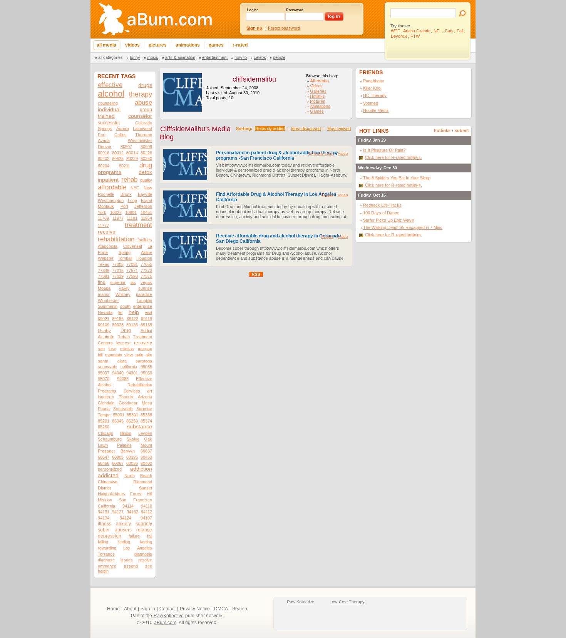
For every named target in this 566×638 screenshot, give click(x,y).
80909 (146, 146)
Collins (120, 134)
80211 (124, 166)
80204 (103, 166)
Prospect (106, 451)
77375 (146, 276)
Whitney (123, 294)
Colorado (143, 122)
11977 (118, 218)
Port (124, 206)
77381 (103, 276)
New (148, 187)
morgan (145, 348)
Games (317, 111)
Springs (105, 128)
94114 (128, 506)
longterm (106, 396)
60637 (146, 451)
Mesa (147, 403)
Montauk (106, 206)
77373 (146, 270)
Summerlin (107, 306)
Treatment (142, 336)
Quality (104, 330)
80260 (146, 158)
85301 (132, 415)
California (106, 506)
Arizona (145, 396)
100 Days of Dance (381, 212)
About (130, 608)
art (149, 391)
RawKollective (169, 615)
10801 (131, 212)
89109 (103, 324)
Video (343, 153)
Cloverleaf (132, 246)
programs (109, 172)
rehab (129, 179)
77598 (132, 276)
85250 (132, 421)
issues (127, 560)
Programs (107, 391)
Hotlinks (317, 96)
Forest (136, 493)
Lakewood (142, 128)
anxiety (123, 523)
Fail (460, 30)
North (129, 475)
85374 (146, 421)
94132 (132, 511)
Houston (144, 258)
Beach (146, 475)
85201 (103, 421)
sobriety (144, 523)
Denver (105, 146)
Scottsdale (123, 408)
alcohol (111, 94)
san (101, 348)
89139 (146, 324)
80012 (118, 152)
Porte (103, 252)
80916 (103, 152)
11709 (103, 218)
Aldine (146, 252)
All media (319, 80)
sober (104, 530)
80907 (126, 146)
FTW (415, 36)
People (279, 57)
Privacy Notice (195, 608)
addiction (141, 469)
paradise (144, 294)
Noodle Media (375, 110)
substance (139, 426)
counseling (108, 103)
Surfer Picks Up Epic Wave (388, 220)
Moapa (104, 288)
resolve (145, 560)
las (133, 282)
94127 (118, 511)
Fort (101, 134)
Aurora (122, 128)
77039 (118, 276)
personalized (110, 469)
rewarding (107, 548)
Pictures (317, 101)
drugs (145, 85)
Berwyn (128, 451)
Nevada (105, 312)
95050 (146, 373)
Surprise (144, 408)
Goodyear (128, 403)
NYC (135, 187)
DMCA (221, 608)
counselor (140, 116)
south (125, 306)
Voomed (370, 103)
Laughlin (144, 300)
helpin (103, 571)
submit (462, 130)
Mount (146, 445)
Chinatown (107, 481)
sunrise (145, 288)
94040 (118, 373)
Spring (125, 252)
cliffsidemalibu (254, 79)
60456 (103, 463)
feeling (124, 541)
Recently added (270, 128)
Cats (449, 30)
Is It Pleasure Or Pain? (384, 150)
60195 (132, 457)
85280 (103, 426)
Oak (148, 439)
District (104, 488)
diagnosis (143, 554)
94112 (146, 511)
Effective (144, 378)
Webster (106, 258)
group (146, 109)
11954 (146, 218)
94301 (132, 373)
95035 (146, 366)
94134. (104, 518)
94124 (125, 518)
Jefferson (143, 206)
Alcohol (104, 384)
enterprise (142, 306)
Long (132, 200)
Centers (105, 343)
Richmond (142, 481)
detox (145, 172)
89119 (146, 318)
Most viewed (339, 128)
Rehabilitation (139, 384)
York (102, 212)
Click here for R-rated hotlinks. (393, 157)
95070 (103, 378)
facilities (144, 239)
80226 (146, 152)
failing (103, 541)
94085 (123, 378)
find (101, 282)
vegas (146, 282)
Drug (126, 330)
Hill (149, 493)
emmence (107, 566)
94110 (146, 506)
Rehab (123, 336)
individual (109, 109)
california (129, 366)
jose (112, 348)
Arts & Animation (180, 57)
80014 (132, 152)
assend (131, 566)
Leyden (145, 433)
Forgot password (284, 28)
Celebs (260, 57)
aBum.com (165, 622)
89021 (103, 318)
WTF (395, 30)
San (122, 500)
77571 (132, 270)
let (120, 312)
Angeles (144, 548)
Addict (146, 330)
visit (148, 312)
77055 (146, 264)
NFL (438, 30)
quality (146, 180)
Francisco (142, 500)
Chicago (105, 433)
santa (103, 361)
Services (132, 391)
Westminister (140, 140)
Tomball (125, 258)
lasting (146, 541)
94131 (103, 511)
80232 (103, 158)
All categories (110, 57)
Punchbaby (373, 80)
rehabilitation (116, 239)
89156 (118, 318)
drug (145, 165)
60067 (118, 463)
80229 (132, 158)
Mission (105, 500)
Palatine (124, 445)
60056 (132, 463)
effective (110, 85)
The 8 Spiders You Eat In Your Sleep (396, 177)
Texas (103, 264)
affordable (112, 187)
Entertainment (215, 57)
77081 (132, 264)
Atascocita (107, 246)
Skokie (133, 439)
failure (134, 536)
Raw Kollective (300, 602)
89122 (132, 318)
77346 (103, 270)
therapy (140, 94)
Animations (320, 106)
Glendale (106, 403)
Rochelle (106, 194)
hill (100, 354)
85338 (146, 415)
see (148, 566)
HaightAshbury (112, 493)
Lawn (103, 445)
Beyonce (399, 36)
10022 (116, 212)
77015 (118, 270)
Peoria (104, 408)
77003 (118, 264)
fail (149, 536)
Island (146, 200)
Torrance (106, 554)
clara (122, 361)
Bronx (126, 194)
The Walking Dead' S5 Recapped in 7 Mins (402, 227)
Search (239, 608)
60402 (146, 463)
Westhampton (111, 200)
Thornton (143, 134)
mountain (113, 354)
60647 (103, 457)
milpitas (127, 348)
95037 (103, 373)
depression (109, 536)
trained (106, 116)
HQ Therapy (375, 95)
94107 (146, 518)
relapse (144, 530)
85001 (118, 415)
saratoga (144, 361)
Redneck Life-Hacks (382, 205)
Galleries (318, 91)
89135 (132, 324)
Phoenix (126, 396)
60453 (146, 457)
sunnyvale (107, 366)
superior (118, 282)
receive (107, 232)
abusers (123, 530)
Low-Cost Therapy (347, 602)
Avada (104, 140)
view (128, 354)
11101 (132, 218)
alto (149, 354)
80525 (118, 158)
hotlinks (442, 130)
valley (124, 288)
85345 (118, 421)
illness (104, 523)
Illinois (125, 433)
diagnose (106, 560)
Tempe (104, 415)
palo (139, 354)
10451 (146, 212)
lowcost (123, 343)
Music (152, 57)
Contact (167, 608)
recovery (143, 343)
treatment (138, 225)
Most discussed (306, 128)
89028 (118, 324)
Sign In (148, 608)
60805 (118, 457)
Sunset (145, 488)
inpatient (108, 180)
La (149, 246)
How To (240, 57)
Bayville (145, 194)
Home (113, 608)
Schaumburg (110, 439)
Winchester (108, 300)
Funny (135, 57)
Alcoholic (106, 336)
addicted (108, 475)
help (134, 312)
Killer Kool (372, 88)
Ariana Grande (416, 30)
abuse (143, 102)
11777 (103, 225)
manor (104, 294)
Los (126, 548)
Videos (316, 86)
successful (109, 122)
